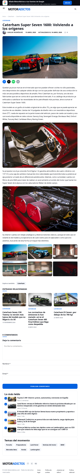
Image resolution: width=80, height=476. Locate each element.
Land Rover (34, 445)
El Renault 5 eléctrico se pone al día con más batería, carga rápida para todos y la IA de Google (45, 421)
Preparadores (21, 445)
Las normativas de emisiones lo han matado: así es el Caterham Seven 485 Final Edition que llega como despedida (38, 318)
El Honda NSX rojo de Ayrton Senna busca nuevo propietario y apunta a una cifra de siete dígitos (45, 413)
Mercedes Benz (11, 450)
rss (36, 463)
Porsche (9, 445)
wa (13, 82)
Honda (23, 450)
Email (5, 374)
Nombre (6, 364)
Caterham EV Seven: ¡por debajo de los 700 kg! (65, 313)
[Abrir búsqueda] (76, 9)
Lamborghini (35, 450)
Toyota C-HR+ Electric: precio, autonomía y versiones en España (42, 398)
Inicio (4, 16)
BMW (62, 445)
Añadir (67, 3)
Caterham (11, 16)
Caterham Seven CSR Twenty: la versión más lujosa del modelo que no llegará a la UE (13, 316)
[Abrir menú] (4, 9)
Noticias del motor (49, 445)
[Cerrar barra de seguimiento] (75, 3)
